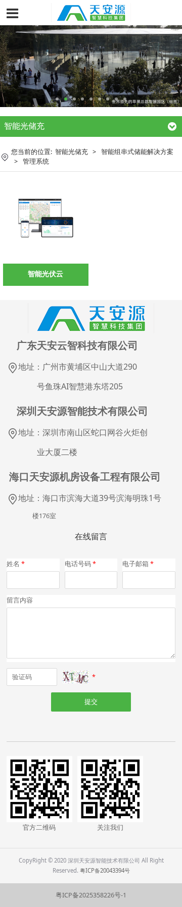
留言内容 (20, 600)
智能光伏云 (45, 273)
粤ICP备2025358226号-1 (91, 895)
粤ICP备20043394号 (105, 870)
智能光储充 (71, 151)
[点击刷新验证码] (76, 677)
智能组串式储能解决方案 (137, 151)
